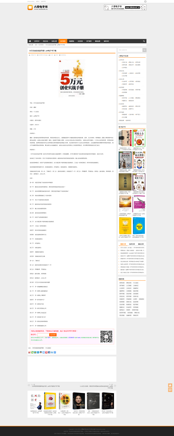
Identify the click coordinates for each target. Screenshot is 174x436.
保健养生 (135, 288)
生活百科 (80, 41)
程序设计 (122, 310)
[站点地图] (145, 1)
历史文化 (45, 41)
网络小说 (131, 62)
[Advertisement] (54, 24)
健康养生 (124, 106)
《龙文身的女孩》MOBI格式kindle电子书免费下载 (133, 261)
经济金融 (131, 89)
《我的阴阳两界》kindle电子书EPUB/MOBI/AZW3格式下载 (133, 253)
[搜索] (144, 41)
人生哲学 (122, 288)
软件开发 (124, 98)
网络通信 (138, 98)
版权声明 (43, 1)
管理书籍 (138, 89)
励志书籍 (135, 291)
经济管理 (62, 41)
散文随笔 (138, 65)
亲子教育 (89, 41)
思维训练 (141, 299)
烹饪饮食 (124, 109)
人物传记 (131, 73)
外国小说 (124, 62)
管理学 (128, 310)
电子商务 (135, 304)
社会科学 (124, 81)
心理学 (135, 299)
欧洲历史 (129, 304)
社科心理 (54, 41)
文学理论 (124, 67)
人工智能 (131, 98)
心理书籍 (131, 81)
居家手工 (131, 109)
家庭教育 (124, 114)
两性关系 (138, 106)
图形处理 (131, 100)
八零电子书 (33, 55)
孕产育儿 (138, 114)
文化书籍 (124, 75)
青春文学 (131, 65)
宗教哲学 (124, 84)
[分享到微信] (32, 352)
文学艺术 (36, 41)
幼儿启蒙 (124, 117)
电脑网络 (71, 41)
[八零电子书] (39, 5)
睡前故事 (97, 41)
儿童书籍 (131, 114)
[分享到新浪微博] (29, 352)
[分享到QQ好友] (41, 352)
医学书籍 (122, 293)
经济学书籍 (123, 312)
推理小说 (129, 301)
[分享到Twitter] (52, 352)
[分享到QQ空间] (35, 352)
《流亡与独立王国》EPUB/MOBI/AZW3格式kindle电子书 (133, 272)
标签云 (37, 1)
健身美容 (131, 106)
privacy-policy (31, 1)
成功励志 (138, 81)
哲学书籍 (129, 296)
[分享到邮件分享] (44, 352)
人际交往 (129, 288)
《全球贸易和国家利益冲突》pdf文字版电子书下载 (45, 386)
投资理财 (124, 92)
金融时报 (129, 315)
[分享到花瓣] (46, 352)
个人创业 (135, 282)
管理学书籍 (135, 310)
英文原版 (122, 315)
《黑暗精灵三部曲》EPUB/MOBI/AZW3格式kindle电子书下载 (133, 267)
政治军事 (138, 73)
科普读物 (135, 307)
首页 (30, 41)
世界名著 (138, 62)
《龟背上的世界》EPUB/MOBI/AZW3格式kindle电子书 (133, 264)
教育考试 (131, 84)
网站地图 (93, 429)
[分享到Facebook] (49, 352)
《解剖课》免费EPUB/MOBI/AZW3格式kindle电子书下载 (133, 269)
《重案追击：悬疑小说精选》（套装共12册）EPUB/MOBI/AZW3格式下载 (133, 250)
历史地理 (124, 73)
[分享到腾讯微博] (38, 352)
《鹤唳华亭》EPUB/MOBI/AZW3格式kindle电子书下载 (133, 258)
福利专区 (106, 41)
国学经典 (124, 65)
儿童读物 (129, 291)
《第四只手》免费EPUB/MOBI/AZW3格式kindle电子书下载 (133, 256)
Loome (103, 429)
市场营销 (124, 89)
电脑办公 (124, 100)
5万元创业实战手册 (38, 348)
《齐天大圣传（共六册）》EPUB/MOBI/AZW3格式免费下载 (133, 247)
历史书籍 (129, 293)
